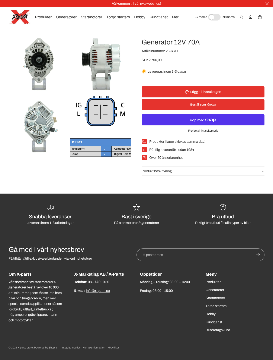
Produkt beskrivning (157, 171)
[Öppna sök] (241, 17)
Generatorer (215, 290)
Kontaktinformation (94, 347)
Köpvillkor (113, 347)
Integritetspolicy (71, 347)
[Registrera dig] (258, 254)
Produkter (213, 282)
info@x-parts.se (98, 290)
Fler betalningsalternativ (203, 130)
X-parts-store (25, 347)
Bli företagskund (218, 330)
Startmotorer (215, 298)
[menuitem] (175, 17)
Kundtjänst (214, 322)
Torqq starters (216, 306)
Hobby (211, 314)
